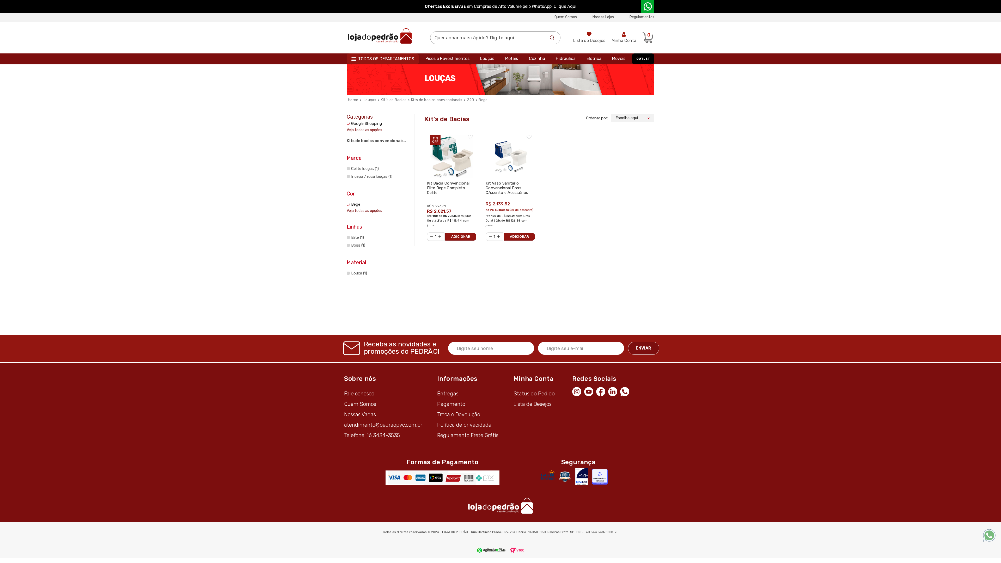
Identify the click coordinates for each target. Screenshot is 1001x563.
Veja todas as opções (364, 130)
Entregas (448, 393)
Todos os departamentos (386, 58)
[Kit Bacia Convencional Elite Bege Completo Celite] (451, 154)
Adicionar (460, 236)
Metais (511, 58)
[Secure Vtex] (565, 476)
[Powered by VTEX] (517, 550)
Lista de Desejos (589, 40)
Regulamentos (642, 17)
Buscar (552, 38)
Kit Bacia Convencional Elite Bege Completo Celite (448, 188)
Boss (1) (358, 245)
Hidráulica (566, 58)
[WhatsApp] (626, 391)
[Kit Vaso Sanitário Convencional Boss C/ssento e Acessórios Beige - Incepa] (510, 154)
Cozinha (537, 58)
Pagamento (451, 404)
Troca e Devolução (458, 414)
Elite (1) (357, 237)
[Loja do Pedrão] (380, 36)
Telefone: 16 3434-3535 (372, 435)
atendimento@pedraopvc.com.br (383, 425)
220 (470, 100)
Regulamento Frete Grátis (467, 435)
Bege (483, 100)
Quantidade (430, 233)
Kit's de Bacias (394, 100)
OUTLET (643, 58)
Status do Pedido (534, 393)
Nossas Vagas (360, 414)
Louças (487, 58)
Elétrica (594, 58)
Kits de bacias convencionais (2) (375, 141)
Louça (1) (359, 273)
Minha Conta (624, 40)
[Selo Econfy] (600, 477)
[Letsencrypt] (548, 475)
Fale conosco (359, 393)
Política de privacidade (464, 425)
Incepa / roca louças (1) (371, 176)
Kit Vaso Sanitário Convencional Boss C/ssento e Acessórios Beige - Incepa (507, 190)
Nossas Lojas (603, 17)
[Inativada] (581, 476)
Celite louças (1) (365, 168)
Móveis (618, 58)
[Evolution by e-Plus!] (491, 550)
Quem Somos (565, 17)
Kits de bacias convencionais (436, 100)
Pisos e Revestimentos (447, 58)
